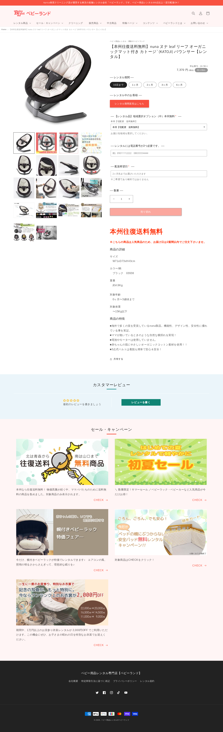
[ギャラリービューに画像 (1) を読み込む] (24, 143)
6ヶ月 (179, 85)
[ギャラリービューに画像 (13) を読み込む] (24, 210)
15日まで (118, 85)
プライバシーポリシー (125, 681)
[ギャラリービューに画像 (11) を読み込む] (68, 187)
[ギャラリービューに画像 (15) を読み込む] (68, 210)
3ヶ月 (165, 85)
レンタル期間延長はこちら (129, 103)
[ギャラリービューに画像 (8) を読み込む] (91, 165)
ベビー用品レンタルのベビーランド (115, 720)
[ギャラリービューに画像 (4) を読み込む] (91, 143)
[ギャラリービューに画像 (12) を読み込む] (91, 187)
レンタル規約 (147, 681)
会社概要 (73, 681)
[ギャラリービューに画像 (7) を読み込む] (68, 165)
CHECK (99, 500)
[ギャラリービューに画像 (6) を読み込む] (46, 165)
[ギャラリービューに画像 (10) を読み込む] (46, 187)
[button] (22, 23)
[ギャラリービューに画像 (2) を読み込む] (46, 143)
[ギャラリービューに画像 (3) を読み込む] (68, 143)
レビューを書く (140, 402)
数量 (116, 190)
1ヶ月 (135, 85)
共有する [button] (118, 359)
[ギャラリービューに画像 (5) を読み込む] (24, 165)
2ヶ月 (150, 85)
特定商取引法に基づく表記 (95, 681)
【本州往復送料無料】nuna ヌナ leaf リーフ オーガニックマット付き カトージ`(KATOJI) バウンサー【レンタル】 (58, 29)
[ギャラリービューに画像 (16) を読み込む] (91, 210)
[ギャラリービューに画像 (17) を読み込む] (24, 232)
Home (3, 29)
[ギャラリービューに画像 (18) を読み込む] (46, 232)
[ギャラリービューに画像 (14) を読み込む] (46, 210)
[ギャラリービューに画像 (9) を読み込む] (24, 187)
